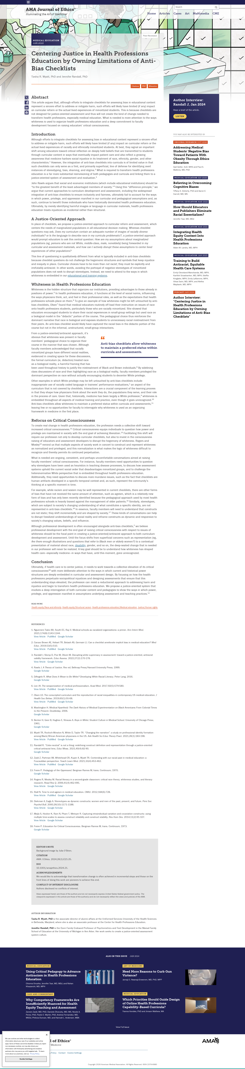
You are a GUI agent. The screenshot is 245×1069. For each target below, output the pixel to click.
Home (151, 13)
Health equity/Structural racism (76, 607)
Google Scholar (65, 636)
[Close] (47, 1035)
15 (127, 501)
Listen (180, 116)
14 (41, 444)
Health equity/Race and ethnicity (46, 607)
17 (110, 512)
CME (216, 13)
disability (80, 545)
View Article (40, 636)
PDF (144, 86)
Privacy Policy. (35, 1054)
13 (122, 432)
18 (49, 570)
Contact (61, 1052)
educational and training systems (87, 275)
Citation (135, 86)
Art (187, 13)
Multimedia (201, 13)
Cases (177, 13)
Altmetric (153, 86)
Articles (164, 13)
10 (153, 399)
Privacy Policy (50, 1052)
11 (152, 403)
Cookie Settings (74, 1052)
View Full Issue (122, 1027)
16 (74, 508)
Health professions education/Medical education (114, 607)
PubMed (51, 636)
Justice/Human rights (147, 607)
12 (71, 428)
